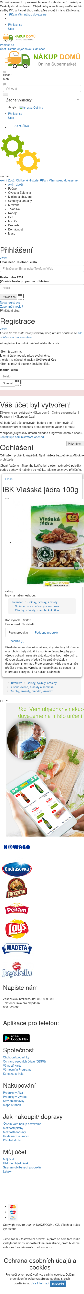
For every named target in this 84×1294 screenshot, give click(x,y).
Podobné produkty (47, 632)
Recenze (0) (16, 641)
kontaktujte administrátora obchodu (22, 437)
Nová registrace (10, 302)
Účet (3, 49)
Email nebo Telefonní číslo (18, 262)
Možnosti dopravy (14, 1132)
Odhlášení (39, 49)
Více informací (40, 1283)
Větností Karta (12, 1065)
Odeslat (8, 383)
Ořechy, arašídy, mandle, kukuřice (37, 610)
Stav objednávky (13, 1101)
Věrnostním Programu (17, 1069)
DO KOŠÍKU (21, 126)
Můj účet (8, 1159)
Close (9, 479)
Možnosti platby (13, 1128)
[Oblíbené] (7, 498)
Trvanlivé (17, 602)
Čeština (38, 107)
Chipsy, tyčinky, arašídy (42, 602)
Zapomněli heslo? (11, 306)
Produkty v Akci (13, 1092)
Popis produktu (18, 632)
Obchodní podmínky (16, 1057)
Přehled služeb (12, 1140)
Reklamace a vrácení (16, 1136)
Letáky (7, 1171)
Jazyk (12, 107)
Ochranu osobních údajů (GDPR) (24, 1061)
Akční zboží (15, 184)
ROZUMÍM (58, 1283)
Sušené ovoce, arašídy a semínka (37, 606)
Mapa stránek (12, 1105)
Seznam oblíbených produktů (22, 1167)
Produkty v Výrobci (15, 1097)
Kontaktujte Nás (13, 1073)
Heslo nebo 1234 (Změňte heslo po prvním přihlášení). (25, 279)
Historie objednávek (19, 49)
